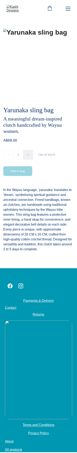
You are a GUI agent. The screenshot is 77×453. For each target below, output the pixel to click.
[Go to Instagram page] (20, 285)
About (9, 441)
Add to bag (18, 171)
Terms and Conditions (38, 425)
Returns (38, 314)
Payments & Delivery (38, 300)
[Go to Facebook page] (10, 285)
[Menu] (68, 9)
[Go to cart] (49, 9)
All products (13, 449)
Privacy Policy (38, 433)
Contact (10, 307)
